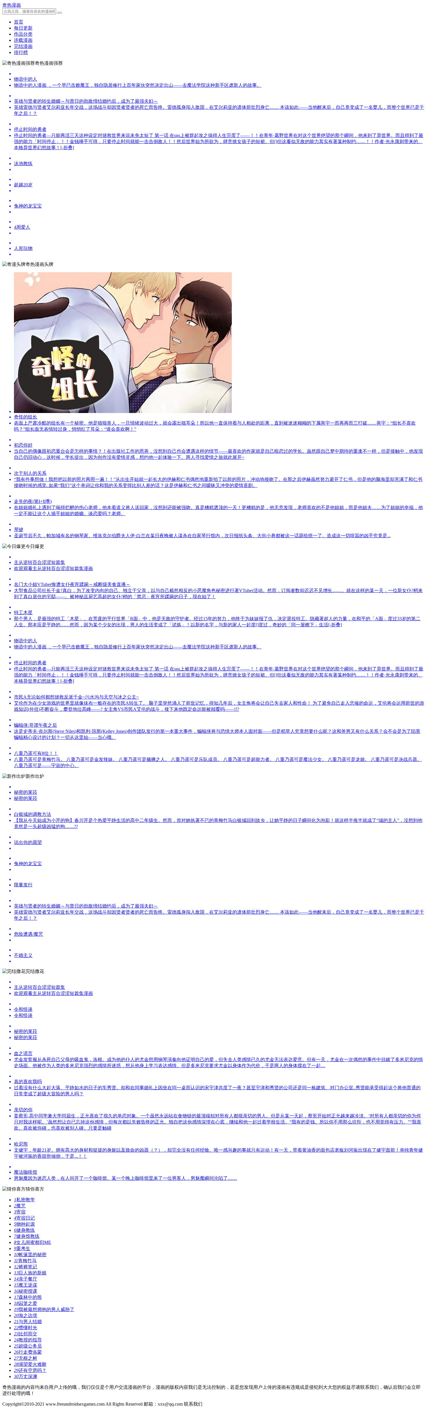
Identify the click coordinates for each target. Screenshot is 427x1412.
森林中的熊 (28, 1297)
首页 (18, 21)
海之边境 (25, 1315)
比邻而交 (25, 1333)
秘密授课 (25, 1291)
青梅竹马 (25, 1260)
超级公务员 (28, 1346)
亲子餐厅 (25, 1278)
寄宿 (20, 1211)
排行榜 (21, 52)
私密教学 (24, 1199)
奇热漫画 (11, 5)
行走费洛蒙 (28, 1352)
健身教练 (24, 1230)
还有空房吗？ (30, 1370)
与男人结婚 (28, 1321)
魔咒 (20, 1205)
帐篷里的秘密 (30, 1254)
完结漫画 (23, 46)
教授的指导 (28, 1339)
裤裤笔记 (25, 1266)
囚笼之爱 (25, 1303)
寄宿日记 (24, 1218)
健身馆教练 (27, 1236)
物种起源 (24, 1224)
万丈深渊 (25, 1376)
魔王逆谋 (25, 1285)
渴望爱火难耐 (30, 1364)
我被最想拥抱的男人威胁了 (44, 1309)
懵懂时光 (25, 1327)
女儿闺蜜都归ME (32, 1242)
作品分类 (23, 34)
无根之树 (25, 1358)
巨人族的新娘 (30, 1272)
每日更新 (23, 28)
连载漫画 (23, 40)
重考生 (22, 1248)
